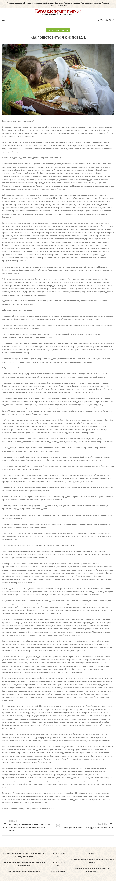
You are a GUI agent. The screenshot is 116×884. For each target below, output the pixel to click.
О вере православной (58, 30)
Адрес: (91, 853)
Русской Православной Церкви (24, 871)
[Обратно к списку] (58, 826)
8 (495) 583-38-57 (106, 20)
